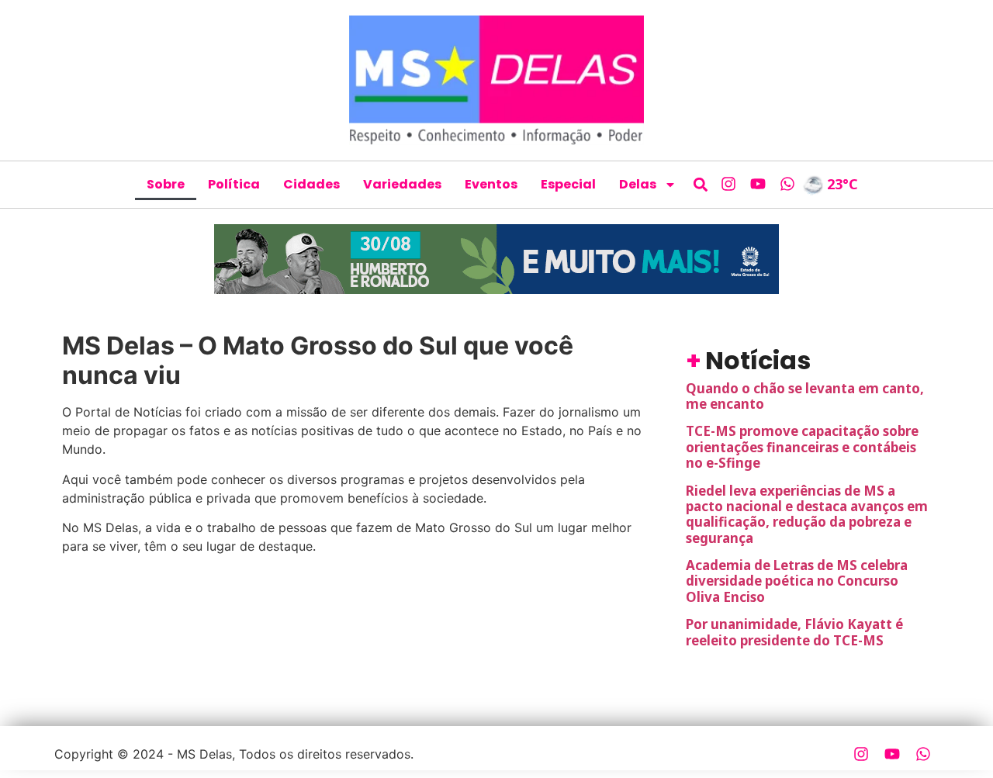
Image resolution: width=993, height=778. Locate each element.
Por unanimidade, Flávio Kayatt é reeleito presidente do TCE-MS (794, 631)
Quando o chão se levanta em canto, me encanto (805, 396)
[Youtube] (758, 184)
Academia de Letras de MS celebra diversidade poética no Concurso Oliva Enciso (797, 581)
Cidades (311, 184)
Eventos (491, 184)
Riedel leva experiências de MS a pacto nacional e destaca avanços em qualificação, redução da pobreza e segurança (807, 514)
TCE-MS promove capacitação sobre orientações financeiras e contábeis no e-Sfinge (802, 447)
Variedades (402, 184)
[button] (701, 184)
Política (234, 184)
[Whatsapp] (787, 184)
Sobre (166, 184)
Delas (637, 184)
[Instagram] (728, 184)
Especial (568, 184)
